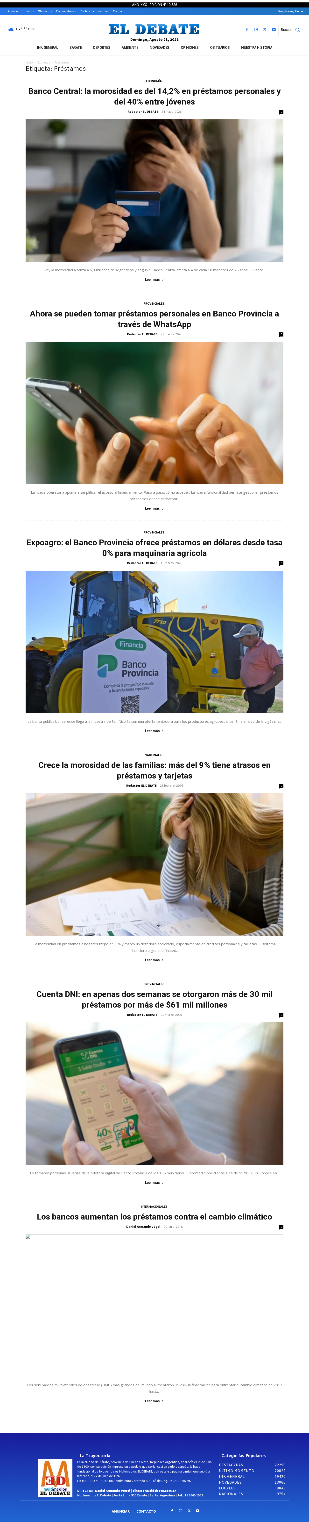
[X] (265, 30)
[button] (292, 29)
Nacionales (154, 755)
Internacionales (154, 1206)
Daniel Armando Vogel (143, 1227)
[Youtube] (274, 30)
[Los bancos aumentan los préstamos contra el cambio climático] (154, 1305)
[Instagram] (256, 30)
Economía (154, 81)
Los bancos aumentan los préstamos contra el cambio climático (154, 1216)
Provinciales (153, 303)
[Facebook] (247, 30)
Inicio (29, 62)
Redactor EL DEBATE (143, 112)
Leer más (152, 279)
